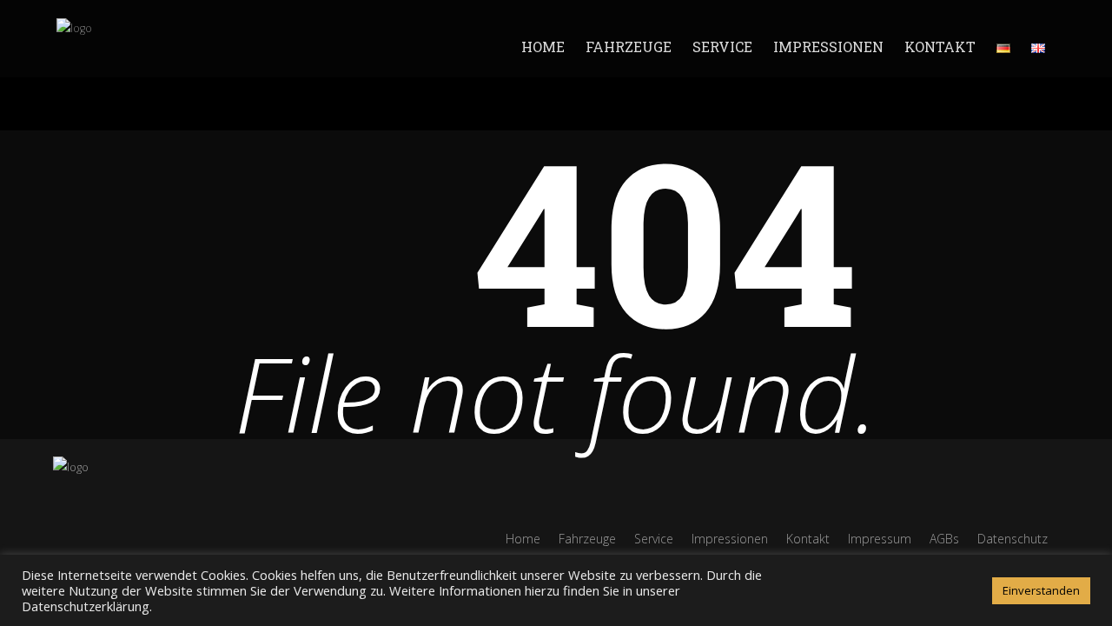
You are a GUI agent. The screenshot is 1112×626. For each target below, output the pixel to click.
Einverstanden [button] (1041, 590)
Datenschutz (1012, 538)
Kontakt (940, 46)
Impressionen (828, 46)
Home (543, 46)
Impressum (879, 538)
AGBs (944, 538)
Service (722, 46)
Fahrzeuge (629, 46)
